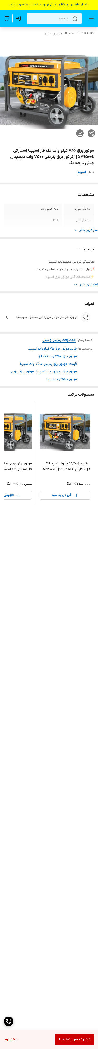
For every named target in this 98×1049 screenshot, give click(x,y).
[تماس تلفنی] (8, 1021)
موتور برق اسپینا (48, 371)
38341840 (88, 33)
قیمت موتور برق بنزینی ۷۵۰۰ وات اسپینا (48, 364)
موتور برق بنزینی (22, 371)
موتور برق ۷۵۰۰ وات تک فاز (58, 356)
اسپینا (82, 172)
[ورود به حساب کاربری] (19, 18)
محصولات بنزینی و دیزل (60, 33)
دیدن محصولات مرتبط (74, 1039)
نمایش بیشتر (88, 230)
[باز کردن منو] (90, 18)
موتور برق (70, 371)
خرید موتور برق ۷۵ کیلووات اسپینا (53, 348)
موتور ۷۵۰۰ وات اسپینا (61, 379)
